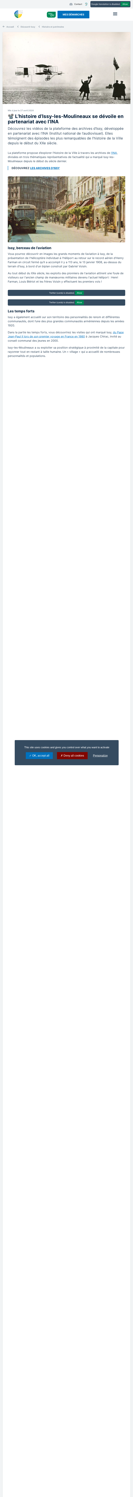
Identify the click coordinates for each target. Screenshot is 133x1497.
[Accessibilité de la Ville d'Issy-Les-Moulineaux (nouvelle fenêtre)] (86, 4)
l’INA (114, 153)
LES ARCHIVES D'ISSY (45, 168)
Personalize (100, 755)
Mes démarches (73, 14)
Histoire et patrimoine (53, 26)
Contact (75, 4)
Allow (125, 4)
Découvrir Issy (28, 26)
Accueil (10, 26)
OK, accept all (40, 755)
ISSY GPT (51, 14)
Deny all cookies (73, 755)
